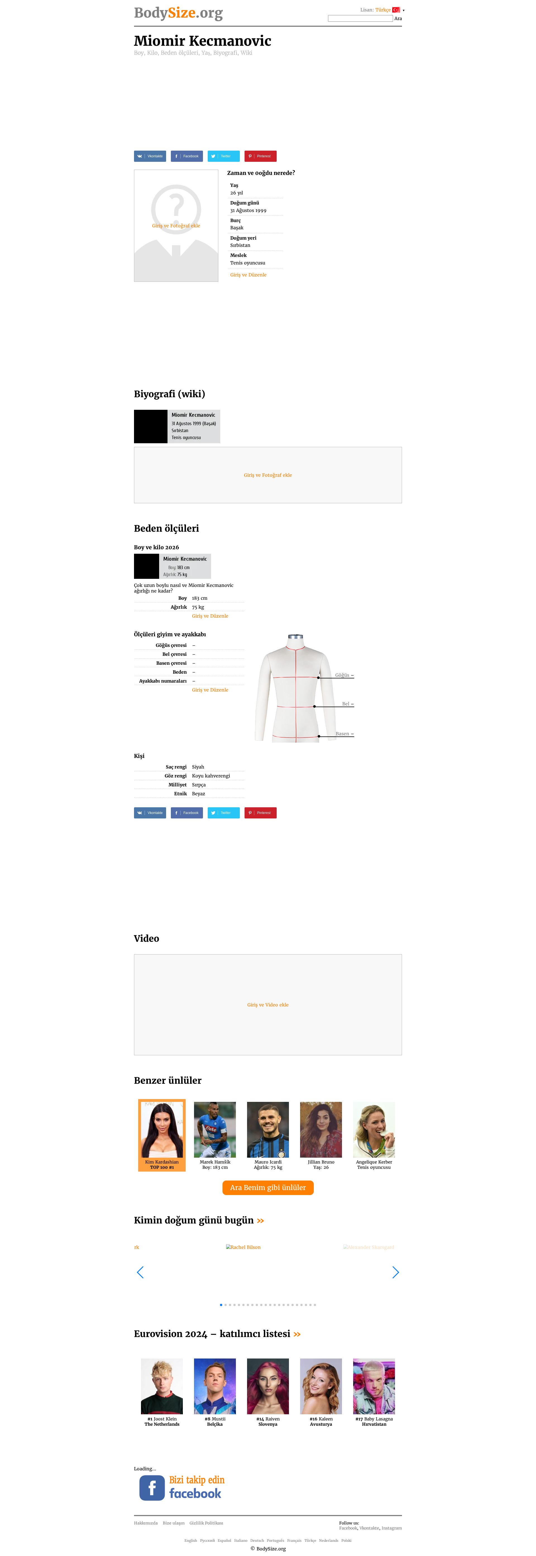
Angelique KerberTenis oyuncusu (374, 1164)
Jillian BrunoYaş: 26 (321, 1164)
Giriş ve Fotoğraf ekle (176, 225)
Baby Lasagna (374, 1421)
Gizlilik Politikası (206, 1523)
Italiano (240, 1540)
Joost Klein (162, 1421)
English (191, 1540)
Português (275, 1540)
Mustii (215, 1421)
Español (224, 1540)
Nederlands (328, 1540)
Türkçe (310, 1540)
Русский (207, 1540)
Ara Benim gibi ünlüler (268, 1187)
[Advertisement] (268, 98)
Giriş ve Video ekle (268, 1005)
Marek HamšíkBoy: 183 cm (215, 1164)
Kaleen (321, 1421)
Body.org (178, 12)
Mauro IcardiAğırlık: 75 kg (268, 1164)
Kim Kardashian (162, 1164)
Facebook (348, 1528)
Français (294, 1540)
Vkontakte (369, 1528)
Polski (346, 1540)
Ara (398, 18)
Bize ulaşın (174, 1523)
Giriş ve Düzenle (248, 275)
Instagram (392, 1528)
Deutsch (257, 1540)
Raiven (268, 1421)
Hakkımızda (146, 1523)
